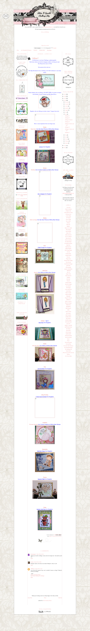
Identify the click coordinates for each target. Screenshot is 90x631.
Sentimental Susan (68, 321)
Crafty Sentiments (68, 234)
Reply (32, 558)
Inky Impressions (68, 275)
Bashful (36, 272)
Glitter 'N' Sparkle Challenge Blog (44, 14)
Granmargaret (33, 554)
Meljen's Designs (68, 294)
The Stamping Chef (68, 349)
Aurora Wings (68, 219)
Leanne (32, 562)
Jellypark (68, 277)
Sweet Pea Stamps (68, 337)
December (67, 102)
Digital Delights (68, 248)
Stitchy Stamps (68, 332)
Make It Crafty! (68, 292)
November (67, 104)
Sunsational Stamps (68, 335)
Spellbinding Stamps (68, 327)
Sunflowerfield (68, 333)
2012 (65, 147)
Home (18, 50)
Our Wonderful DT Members (26, 50)
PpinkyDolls (68, 306)
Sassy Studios (68, 318)
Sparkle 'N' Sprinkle (68, 325)
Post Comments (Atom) (47, 600)
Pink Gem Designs (68, 303)
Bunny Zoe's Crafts (68, 228)
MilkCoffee (68, 296)
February (67, 141)
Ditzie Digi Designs (68, 250)
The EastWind (68, 344)
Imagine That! (68, 274)
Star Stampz (68, 328)
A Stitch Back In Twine (68, 212)
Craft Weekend (68, 231)
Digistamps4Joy (68, 246)
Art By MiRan (68, 216)
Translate (54, 48)
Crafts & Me (68, 233)
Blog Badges (49, 50)
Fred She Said (68, 262)
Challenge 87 (67, 132)
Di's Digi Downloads (55, 536)
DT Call (68, 252)
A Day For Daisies (68, 209)
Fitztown (68, 257)
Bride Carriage (33, 220)
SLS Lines (68, 323)
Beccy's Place (68, 221)
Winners (68, 354)
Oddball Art (68, 299)
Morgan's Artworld (68, 298)
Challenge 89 (67, 121)
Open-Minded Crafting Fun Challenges (37, 575)
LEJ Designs (68, 287)
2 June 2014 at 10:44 (40, 554)
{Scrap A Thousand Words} (35, 574)
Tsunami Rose (68, 351)
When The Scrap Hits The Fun (68, 352)
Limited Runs (68, 291)
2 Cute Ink (68, 207)
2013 (65, 145)
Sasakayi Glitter (68, 316)
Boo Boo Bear (35, 345)
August (66, 110)
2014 (65, 100)
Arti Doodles (68, 217)
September (67, 108)
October (66, 106)
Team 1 (68, 339)
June (66, 114)
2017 (65, 94)
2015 (65, 98)
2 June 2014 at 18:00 (37, 562)
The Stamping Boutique (68, 347)
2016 (65, 96)
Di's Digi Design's (68, 241)
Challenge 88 (67, 127)
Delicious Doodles (68, 240)
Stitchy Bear (59, 536)
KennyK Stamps (68, 282)
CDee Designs (68, 229)
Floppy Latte (68, 258)
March (66, 139)
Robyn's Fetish (68, 311)
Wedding (33, 170)
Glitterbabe (68, 265)
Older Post (60, 597)
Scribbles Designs (68, 320)
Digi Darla (68, 245)
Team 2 (68, 340)
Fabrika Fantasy (68, 255)
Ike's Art (68, 272)
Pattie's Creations (68, 301)
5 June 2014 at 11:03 (38, 568)
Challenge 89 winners (68, 119)
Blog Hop (68, 224)
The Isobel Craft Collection (68, 345)
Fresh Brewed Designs (68, 264)
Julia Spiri (68, 279)
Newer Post (30, 597)
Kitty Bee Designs (68, 284)
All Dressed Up (68, 214)
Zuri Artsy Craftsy (68, 356)
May (66, 135)
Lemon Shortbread (68, 289)
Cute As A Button (68, 236)
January (66, 143)
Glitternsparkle (68, 267)
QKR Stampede (68, 308)
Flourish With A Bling (68, 260)
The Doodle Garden (68, 342)
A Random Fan (68, 210)
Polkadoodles (68, 304)
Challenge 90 (67, 117)
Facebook (35, 50)
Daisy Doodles (68, 238)
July (66, 112)
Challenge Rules (42, 50)
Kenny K (68, 280)
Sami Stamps (68, 313)
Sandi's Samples (68, 315)
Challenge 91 (67, 116)
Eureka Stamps (68, 253)
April (66, 137)
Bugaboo (50, 536)
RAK (68, 309)
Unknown (32, 568)
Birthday (68, 222)
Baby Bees (33, 129)
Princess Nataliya (33, 424)
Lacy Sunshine (68, 286)
